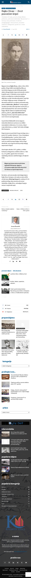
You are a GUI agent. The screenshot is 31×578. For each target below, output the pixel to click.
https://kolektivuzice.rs (15, 228)
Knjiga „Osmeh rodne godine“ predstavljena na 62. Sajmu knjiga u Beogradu (20, 391)
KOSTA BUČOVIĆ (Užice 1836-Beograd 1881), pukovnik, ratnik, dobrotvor (19, 449)
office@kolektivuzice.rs (20, 551)
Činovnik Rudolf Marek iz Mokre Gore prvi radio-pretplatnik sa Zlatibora (19, 376)
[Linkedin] (15, 35)
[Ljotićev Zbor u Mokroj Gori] (6, 276)
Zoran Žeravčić (6, 29)
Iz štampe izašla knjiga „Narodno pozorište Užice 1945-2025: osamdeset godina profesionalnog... (22, 334)
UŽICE (21, 190)
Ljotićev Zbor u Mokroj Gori (18, 274)
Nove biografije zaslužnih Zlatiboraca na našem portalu (8, 332)
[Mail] (17, 261)
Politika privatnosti (13, 570)
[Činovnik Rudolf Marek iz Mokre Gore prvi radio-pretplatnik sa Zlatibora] (6, 377)
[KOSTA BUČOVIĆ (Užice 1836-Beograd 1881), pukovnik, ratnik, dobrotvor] (8, 344)
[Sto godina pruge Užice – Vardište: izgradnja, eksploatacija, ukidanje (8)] (22, 344)
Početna (7, 568)
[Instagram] (9, 562)
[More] (26, 35)
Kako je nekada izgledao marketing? (8, 209)
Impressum (5, 570)
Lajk (27, 305)
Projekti (9, 6)
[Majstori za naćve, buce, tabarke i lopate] (6, 476)
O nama (13, 571)
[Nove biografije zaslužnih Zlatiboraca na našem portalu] (8, 324)
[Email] (19, 35)
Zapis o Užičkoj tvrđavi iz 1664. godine (22, 209)
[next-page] (5, 297)
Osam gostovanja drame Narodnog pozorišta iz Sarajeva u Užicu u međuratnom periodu (19, 290)
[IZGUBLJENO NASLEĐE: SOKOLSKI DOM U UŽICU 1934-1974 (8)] (6, 462)
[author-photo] (15, 224)
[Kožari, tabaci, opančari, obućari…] (6, 283)
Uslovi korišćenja (23, 570)
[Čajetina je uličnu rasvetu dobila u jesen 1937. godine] (6, 384)
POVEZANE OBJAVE (6, 271)
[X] (11, 35)
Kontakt (18, 571)
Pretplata (25, 311)
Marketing (22, 568)
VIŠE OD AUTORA (17, 271)
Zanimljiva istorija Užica (17, 6)
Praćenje (26, 308)
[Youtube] (20, 261)
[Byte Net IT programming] (15, 423)
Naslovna (4, 6)
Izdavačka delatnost (20, 328)
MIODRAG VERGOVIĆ (14, 190)
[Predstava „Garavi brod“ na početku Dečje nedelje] (6, 399)
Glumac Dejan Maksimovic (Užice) (20, 467)
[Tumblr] (21, 562)
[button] (2, 2)
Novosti (18, 348)
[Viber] (22, 35)
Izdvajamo (4, 348)
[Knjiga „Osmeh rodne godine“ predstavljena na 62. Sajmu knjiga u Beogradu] (5, 392)
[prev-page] (3, 297)
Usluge (17, 568)
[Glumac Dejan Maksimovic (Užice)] (6, 469)
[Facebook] (8, 35)
